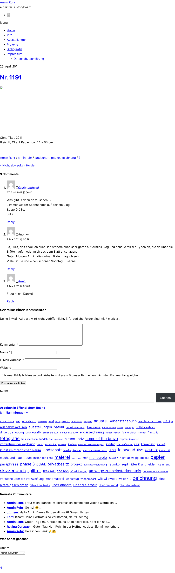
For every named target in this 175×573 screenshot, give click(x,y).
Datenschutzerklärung (29, 58)
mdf (85, 457)
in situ (40, 444)
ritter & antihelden (143, 464)
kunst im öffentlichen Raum (20, 450)
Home (11, 30)
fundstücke (46, 439)
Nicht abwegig (11, 165)
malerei (62, 457)
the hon (63, 471)
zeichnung (69, 157)
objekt (144, 457)
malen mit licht (43, 457)
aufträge (168, 421)
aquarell (101, 421)
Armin (22, 281)
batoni (59, 427)
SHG (168, 464)
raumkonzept (118, 464)
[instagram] (8, 15)
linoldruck (151, 450)
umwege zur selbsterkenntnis (115, 471)
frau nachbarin (29, 439)
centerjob (129, 427)
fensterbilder (129, 432)
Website (5, 367)
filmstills (153, 432)
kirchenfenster (125, 444)
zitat (162, 479)
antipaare (88, 421)
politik (41, 464)
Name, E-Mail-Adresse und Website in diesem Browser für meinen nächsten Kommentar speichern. (72, 375)
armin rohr (25, 157)
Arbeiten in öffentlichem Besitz (22, 407)
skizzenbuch (13, 470)
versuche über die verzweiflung (22, 479)
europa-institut (112, 432)
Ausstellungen (16, 39)
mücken (113, 457)
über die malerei (130, 485)
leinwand (126, 449)
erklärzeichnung (92, 432)
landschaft (42, 157)
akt (18, 421)
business (93, 427)
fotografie (10, 438)
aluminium (42, 422)
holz (80, 439)
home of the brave (101, 438)
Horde (29, 165)
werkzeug (72, 479)
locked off (164, 450)
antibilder (76, 421)
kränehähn (148, 444)
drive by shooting (12, 432)
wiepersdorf (88, 479)
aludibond (29, 421)
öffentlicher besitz (40, 485)
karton (72, 444)
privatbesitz (58, 464)
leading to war (72, 450)
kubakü (161, 444)
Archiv (4, 548)
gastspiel (59, 439)
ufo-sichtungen (78, 471)
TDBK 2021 (49, 471)
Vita (9, 35)
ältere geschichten (14, 485)
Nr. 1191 (11, 77)
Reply (11, 222)
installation (51, 444)
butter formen (109, 427)
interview (62, 444)
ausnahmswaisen (13, 427)
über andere (62, 485)
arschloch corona (149, 421)
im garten (134, 439)
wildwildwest (107, 479)
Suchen (165, 398)
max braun (76, 458)
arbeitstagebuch (123, 421)
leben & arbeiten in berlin (95, 450)
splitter (34, 470)
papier (55, 157)
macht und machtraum (16, 457)
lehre (112, 450)
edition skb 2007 (69, 432)
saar (161, 464)
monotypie (98, 457)
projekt (76, 464)
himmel (70, 439)
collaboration (145, 427)
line (140, 450)
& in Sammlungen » (14, 412)
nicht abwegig (129, 457)
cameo (120, 427)
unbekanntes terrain (155, 471)
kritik (136, 444)
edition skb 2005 (50, 433)
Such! (4, 391)
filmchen (142, 432)
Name (5, 352)
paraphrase (9, 464)
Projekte (12, 44)
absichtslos (7, 421)
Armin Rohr (7, 157)
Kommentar (9, 344)
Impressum (14, 54)
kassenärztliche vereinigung (91, 444)
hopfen (123, 439)
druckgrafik (33, 432)
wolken (123, 479)
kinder (110, 444)
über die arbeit (85, 485)
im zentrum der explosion (17, 444)
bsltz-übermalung (75, 427)
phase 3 (27, 464)
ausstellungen (40, 427)
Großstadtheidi (28, 187)
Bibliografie (14, 49)
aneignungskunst (59, 421)
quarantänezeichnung (95, 464)
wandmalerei (54, 479)
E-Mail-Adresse (12, 360)
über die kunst (108, 485)
